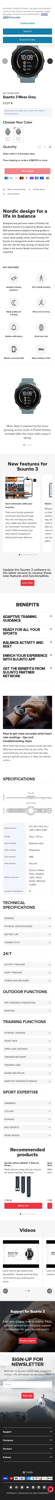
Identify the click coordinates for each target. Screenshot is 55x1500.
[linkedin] (39, 1487)
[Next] (50, 61)
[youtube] (27, 1487)
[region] (27, 22)
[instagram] (11, 1487)
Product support (27, 1341)
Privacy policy (14, 17)
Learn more (27, 583)
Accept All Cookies (27, 40)
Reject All (27, 31)
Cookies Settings (27, 23)
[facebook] (16, 1487)
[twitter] (22, 1487)
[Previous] (5, 61)
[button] (24, 445)
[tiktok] (33, 1487)
